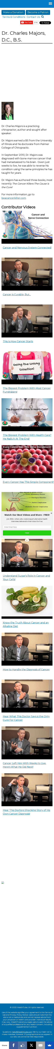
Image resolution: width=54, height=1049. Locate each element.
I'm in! (27, 533)
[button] (27, 515)
